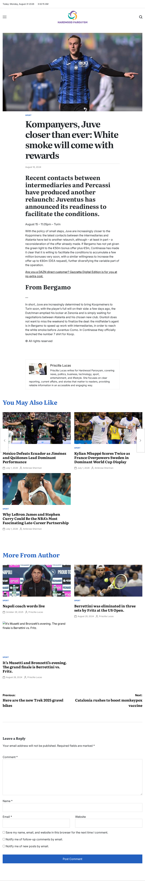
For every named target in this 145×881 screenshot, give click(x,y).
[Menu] (5, 17)
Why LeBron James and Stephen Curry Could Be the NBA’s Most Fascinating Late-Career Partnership (36, 518)
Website (80, 816)
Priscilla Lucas (35, 612)
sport (28, 115)
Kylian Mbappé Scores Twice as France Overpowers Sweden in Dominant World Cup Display (102, 457)
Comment (10, 757)
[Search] (140, 17)
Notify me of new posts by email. (27, 846)
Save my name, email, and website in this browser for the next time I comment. (57, 832)
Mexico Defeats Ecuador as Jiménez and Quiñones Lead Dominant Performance (34, 457)
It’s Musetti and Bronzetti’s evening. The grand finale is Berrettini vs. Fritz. (35, 667)
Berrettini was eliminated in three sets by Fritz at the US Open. (105, 608)
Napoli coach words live (24, 605)
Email (7, 816)
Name (8, 801)
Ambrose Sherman (32, 468)
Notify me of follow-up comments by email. (34, 839)
